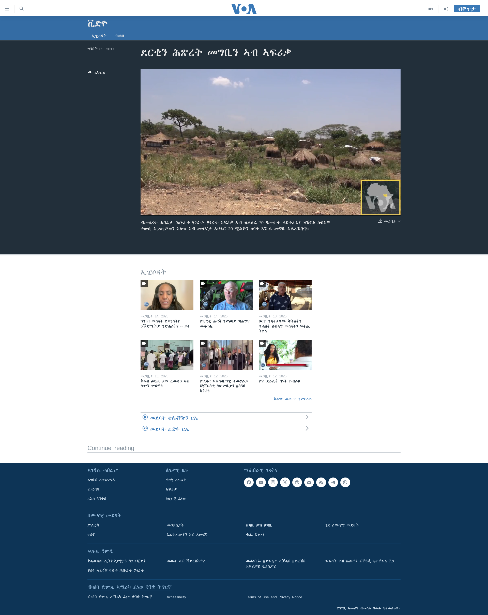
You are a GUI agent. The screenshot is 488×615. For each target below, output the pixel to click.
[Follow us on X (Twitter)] (285, 482)
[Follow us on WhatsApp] (345, 482)
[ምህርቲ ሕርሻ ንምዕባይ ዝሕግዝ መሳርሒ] (226, 295)
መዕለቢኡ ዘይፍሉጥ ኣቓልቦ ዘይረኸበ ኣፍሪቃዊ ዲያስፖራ (276, 564)
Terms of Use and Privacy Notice (274, 597)
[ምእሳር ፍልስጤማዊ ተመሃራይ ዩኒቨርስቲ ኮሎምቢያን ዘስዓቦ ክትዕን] (226, 355)
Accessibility (176, 597)
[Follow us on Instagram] (273, 482)
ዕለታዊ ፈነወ (176, 499)
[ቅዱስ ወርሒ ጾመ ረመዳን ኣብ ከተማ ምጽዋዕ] (167, 355)
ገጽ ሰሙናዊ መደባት (342, 525)
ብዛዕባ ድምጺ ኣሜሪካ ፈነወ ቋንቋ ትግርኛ (119, 597)
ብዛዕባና (93, 489)
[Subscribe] (309, 482)
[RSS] (321, 482)
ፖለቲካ (93, 525)
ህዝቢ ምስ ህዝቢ (259, 525)
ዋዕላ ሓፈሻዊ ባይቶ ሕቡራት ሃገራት (115, 570)
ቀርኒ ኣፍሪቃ (176, 480)
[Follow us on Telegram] (333, 482)
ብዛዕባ (119, 36)
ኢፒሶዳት (99, 36)
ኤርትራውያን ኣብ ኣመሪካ (187, 534)
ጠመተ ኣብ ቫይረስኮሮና (186, 561)
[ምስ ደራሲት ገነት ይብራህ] (285, 355)
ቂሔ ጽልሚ (255, 534)
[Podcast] (297, 482)
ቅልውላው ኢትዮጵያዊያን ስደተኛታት (116, 561)
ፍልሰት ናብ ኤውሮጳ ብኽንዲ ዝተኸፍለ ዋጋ (359, 561)
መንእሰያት (175, 525)
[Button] (96, 74)
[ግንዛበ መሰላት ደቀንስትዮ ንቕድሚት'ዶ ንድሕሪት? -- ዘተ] (167, 295)
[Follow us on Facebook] (249, 482)
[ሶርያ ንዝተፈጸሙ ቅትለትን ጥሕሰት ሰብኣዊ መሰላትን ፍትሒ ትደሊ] (285, 295)
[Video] (430, 9)
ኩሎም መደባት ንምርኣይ (293, 399)
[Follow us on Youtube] (261, 482)
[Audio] (446, 9)
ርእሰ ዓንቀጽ (97, 499)
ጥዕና (91, 534)
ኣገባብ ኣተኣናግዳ (101, 480)
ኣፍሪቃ (171, 489)
